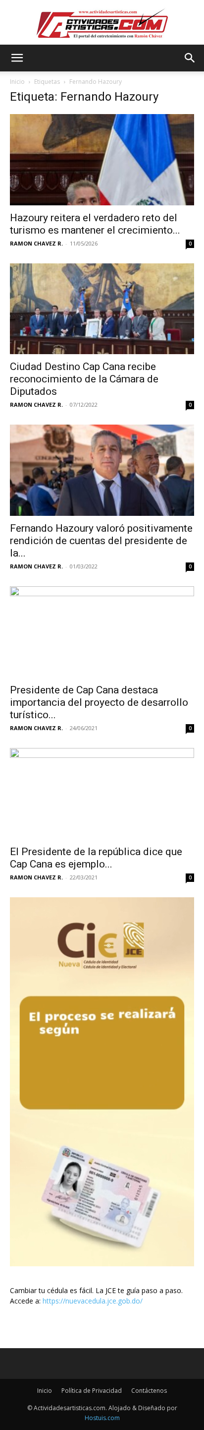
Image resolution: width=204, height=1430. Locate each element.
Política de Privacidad (91, 1390)
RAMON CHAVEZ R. (36, 243)
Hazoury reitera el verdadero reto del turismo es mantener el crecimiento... (95, 224)
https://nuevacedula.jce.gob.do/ (93, 1301)
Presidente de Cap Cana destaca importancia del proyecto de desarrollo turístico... (99, 702)
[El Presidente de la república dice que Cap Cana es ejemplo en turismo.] (102, 793)
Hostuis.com (102, 1418)
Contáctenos (149, 1390)
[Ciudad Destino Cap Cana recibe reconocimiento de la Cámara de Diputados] (102, 309)
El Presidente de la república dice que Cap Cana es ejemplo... (96, 858)
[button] (17, 58)
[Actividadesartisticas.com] (102, 23)
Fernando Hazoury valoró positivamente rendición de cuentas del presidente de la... (101, 540)
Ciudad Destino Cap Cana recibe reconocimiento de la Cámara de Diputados (84, 379)
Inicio (17, 81)
